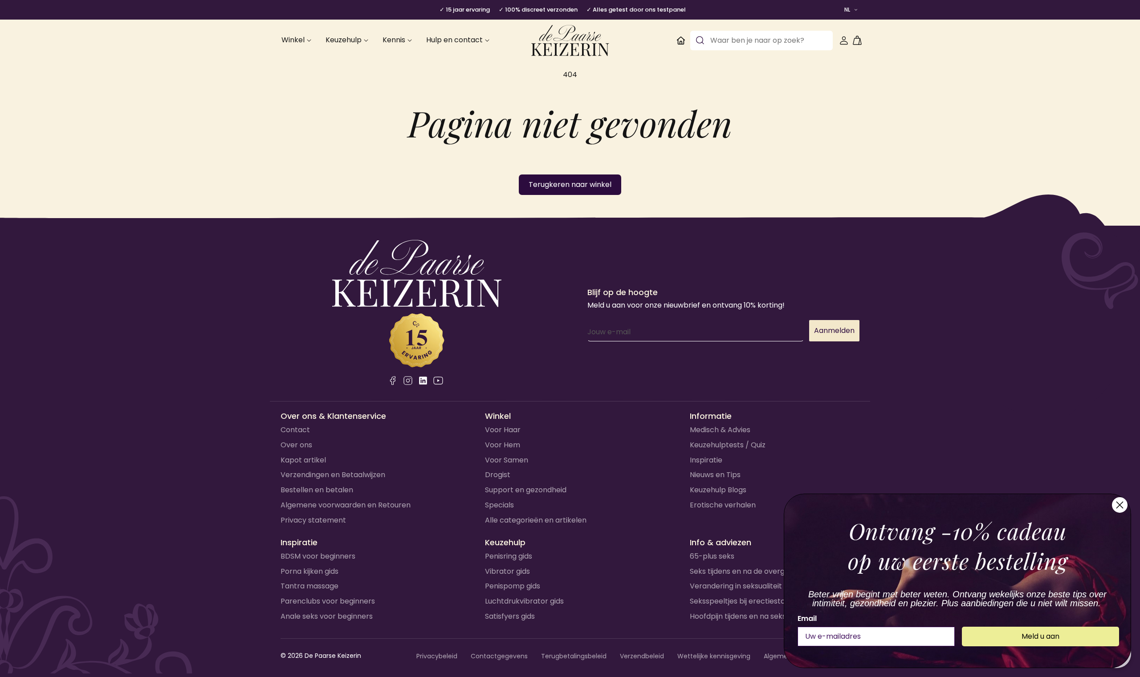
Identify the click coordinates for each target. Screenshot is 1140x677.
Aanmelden (834, 330)
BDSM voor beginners (318, 556)
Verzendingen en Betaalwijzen (333, 475)
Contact (295, 430)
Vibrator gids (507, 571)
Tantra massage (309, 586)
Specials (499, 505)
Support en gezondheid (525, 490)
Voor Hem (502, 445)
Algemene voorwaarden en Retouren (346, 505)
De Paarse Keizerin (333, 655)
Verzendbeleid (642, 656)
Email (807, 618)
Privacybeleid (436, 656)
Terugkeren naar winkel (570, 184)
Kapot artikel (303, 460)
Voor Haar (503, 430)
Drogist (497, 475)
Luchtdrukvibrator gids (524, 601)
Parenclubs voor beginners (328, 601)
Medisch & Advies (720, 430)
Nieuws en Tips (715, 475)
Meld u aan (1040, 636)
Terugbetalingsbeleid (574, 656)
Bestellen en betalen (317, 490)
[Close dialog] (1120, 505)
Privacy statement (313, 520)
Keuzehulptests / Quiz (727, 445)
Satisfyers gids (510, 616)
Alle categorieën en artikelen (535, 520)
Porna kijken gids (309, 571)
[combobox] (761, 40)
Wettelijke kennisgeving (713, 656)
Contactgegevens (499, 656)
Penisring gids (508, 556)
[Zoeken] (700, 40)
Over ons (296, 445)
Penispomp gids (512, 586)
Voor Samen (506, 460)
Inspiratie (706, 460)
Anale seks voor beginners (327, 616)
